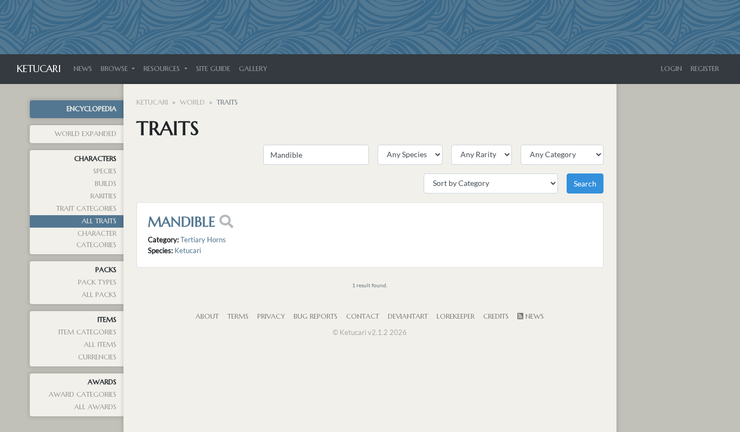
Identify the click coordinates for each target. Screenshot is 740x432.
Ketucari (39, 68)
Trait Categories (86, 208)
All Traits (99, 221)
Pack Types (97, 282)
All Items (100, 344)
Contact (362, 316)
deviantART (408, 316)
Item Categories (87, 332)
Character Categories (96, 239)
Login (671, 69)
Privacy (271, 316)
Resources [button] (163, 69)
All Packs (99, 295)
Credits (496, 316)
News (83, 69)
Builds (105, 183)
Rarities (103, 196)
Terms (238, 316)
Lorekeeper (456, 316)
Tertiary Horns (203, 239)
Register (705, 69)
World (192, 102)
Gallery (253, 69)
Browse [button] (115, 69)
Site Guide (213, 69)
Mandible (181, 221)
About (207, 316)
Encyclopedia (91, 109)
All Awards (95, 407)
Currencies (97, 357)
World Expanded (85, 134)
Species (104, 171)
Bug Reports (315, 316)
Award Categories (82, 394)
